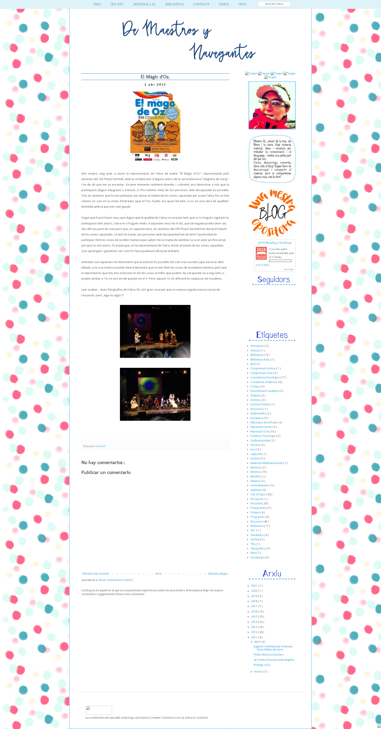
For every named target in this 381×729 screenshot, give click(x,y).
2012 (254, 632)
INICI (97, 4)
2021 (254, 586)
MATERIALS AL (145, 4)
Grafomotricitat (260, 440)
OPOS (242, 4)
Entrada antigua (218, 573)
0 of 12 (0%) (262, 265)
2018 (254, 601)
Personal (100, 446)
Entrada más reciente (95, 573)
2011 (254, 637)
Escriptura (257, 418)
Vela (253, 553)
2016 (254, 611)
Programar (257, 517)
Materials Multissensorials (266, 463)
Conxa (272, 249)
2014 (254, 622)
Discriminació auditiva (264, 391)
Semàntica (257, 535)
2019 (254, 596)
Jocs (253, 449)
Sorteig (255, 539)
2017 (254, 606)
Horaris (255, 445)
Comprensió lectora (263, 368)
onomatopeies (260, 485)
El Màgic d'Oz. (262, 665)
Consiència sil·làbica (263, 382)
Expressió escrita (261, 427)
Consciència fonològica (265, 377)
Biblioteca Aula (260, 359)
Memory (255, 467)
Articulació (257, 346)
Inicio (158, 573)
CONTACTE (201, 4)
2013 (254, 627)
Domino (255, 400)
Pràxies (255, 512)
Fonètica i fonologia (263, 436)
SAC (253, 530)
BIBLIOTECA (174, 4)
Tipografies (257, 548)
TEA (253, 544)
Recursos (256, 521)
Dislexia (255, 395)
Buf (252, 364)
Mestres (255, 472)
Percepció (257, 499)
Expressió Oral (259, 431)
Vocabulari (257, 557)
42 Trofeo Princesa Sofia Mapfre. (274, 660)
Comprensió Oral (261, 373)
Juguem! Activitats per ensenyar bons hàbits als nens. (273, 647)
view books (289, 269)
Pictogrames (258, 508)
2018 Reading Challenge (275, 242)
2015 (254, 616)
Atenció (255, 350)
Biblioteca (257, 355)
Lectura (255, 458)
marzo (258, 671)
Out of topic (258, 494)
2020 (254, 591)
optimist (255, 490)
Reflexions (257, 526)
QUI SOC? (117, 4)
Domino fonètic (260, 404)
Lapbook (256, 454)
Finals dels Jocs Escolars (269, 654)
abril (257, 642)
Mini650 (255, 476)
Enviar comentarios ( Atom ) (116, 580)
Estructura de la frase (264, 422)
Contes (255, 386)
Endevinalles (258, 413)
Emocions (256, 409)
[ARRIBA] (379, 726)
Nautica (255, 481)
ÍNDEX (224, 4)
